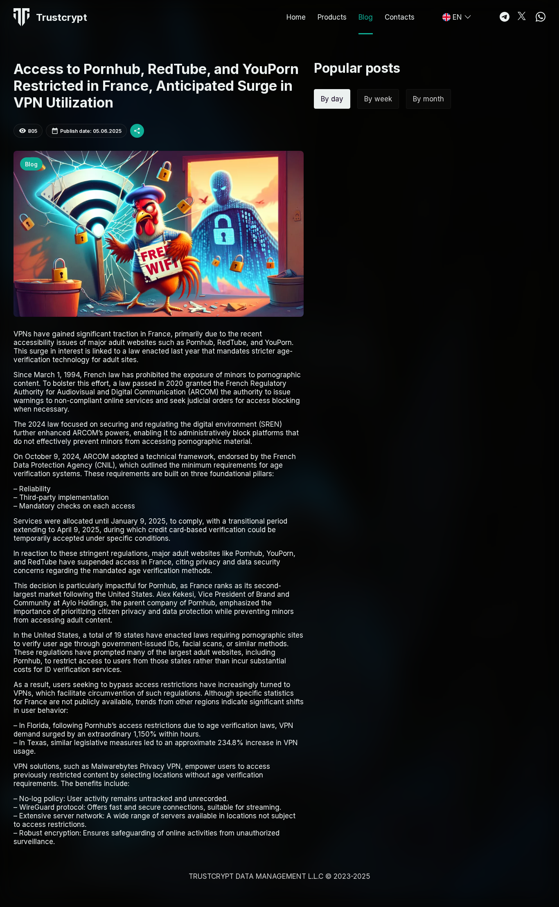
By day (332, 99)
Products (332, 17)
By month (428, 99)
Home (296, 17)
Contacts (400, 17)
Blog (365, 17)
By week (378, 99)
